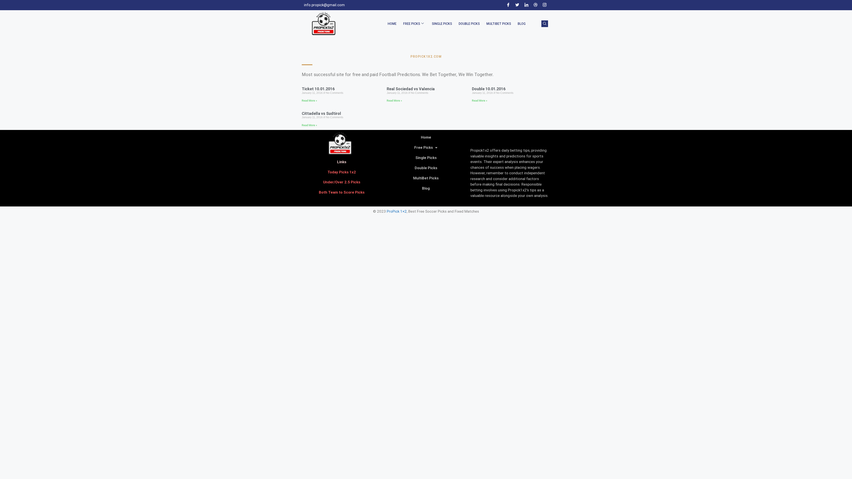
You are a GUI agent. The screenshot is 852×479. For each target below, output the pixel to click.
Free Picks (411, 24)
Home (392, 24)
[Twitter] (517, 5)
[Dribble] (535, 5)
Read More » (309, 100)
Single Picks (442, 24)
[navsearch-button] (544, 23)
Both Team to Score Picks (342, 192)
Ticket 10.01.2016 (318, 88)
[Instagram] (544, 5)
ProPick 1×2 (397, 211)
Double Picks (469, 24)
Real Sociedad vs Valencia (411, 88)
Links (341, 162)
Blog (522, 24)
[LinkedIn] (526, 5)
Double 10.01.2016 (488, 88)
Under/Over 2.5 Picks (341, 182)
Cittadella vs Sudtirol (321, 113)
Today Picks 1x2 (341, 172)
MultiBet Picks (498, 24)
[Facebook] (508, 5)
